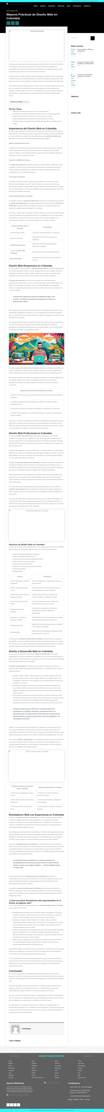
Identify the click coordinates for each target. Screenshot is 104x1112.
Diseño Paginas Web (12, 10)
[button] (8, 23)
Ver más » (79, 65)
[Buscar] (93, 38)
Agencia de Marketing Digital (35, 1110)
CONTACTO (87, 6)
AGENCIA (43, 6)
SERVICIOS (61, 6)
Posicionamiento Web (56, 1110)
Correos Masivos (70, 1110)
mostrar (26, 102)
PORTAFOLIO (77, 6)
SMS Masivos (63, 1110)
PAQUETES (51, 6)
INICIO (35, 6)
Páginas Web (49, 1110)
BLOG (68, 6)
